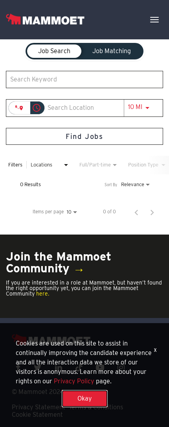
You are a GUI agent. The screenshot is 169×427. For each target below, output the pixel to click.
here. (42, 293)
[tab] (54, 51)
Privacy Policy (74, 381)
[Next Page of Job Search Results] (152, 212)
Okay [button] (84, 398)
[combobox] (80, 79)
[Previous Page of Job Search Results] (136, 212)
